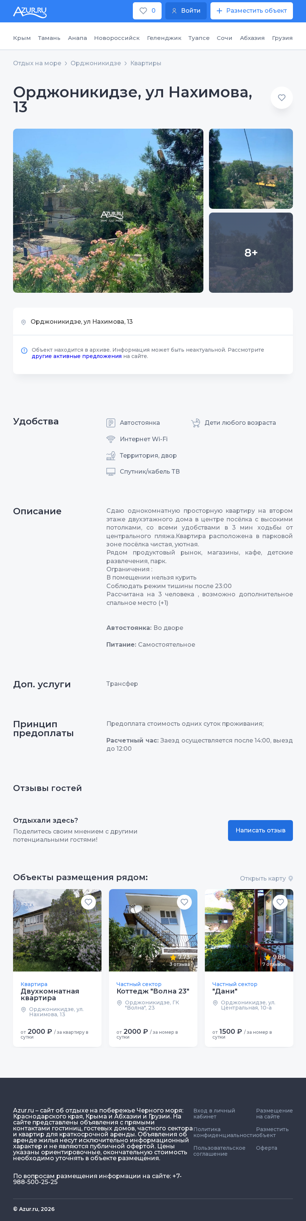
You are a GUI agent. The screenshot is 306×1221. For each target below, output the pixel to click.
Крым (22, 37)
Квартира (34, 984)
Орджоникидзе (96, 63)
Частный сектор (139, 984)
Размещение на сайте (274, 1113)
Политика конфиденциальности (224, 1132)
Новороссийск (117, 37)
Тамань (49, 37)
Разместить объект (272, 1132)
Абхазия (252, 37)
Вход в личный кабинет (214, 1113)
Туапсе (199, 37)
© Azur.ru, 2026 (33, 1209)
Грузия (282, 37)
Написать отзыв (260, 830)
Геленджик (164, 37)
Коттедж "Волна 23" (152, 991)
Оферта (266, 1148)
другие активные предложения (77, 356)
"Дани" (224, 991)
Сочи (224, 37)
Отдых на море (37, 63)
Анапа (77, 37)
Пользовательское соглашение (219, 1151)
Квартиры (146, 63)
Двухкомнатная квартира (50, 994)
